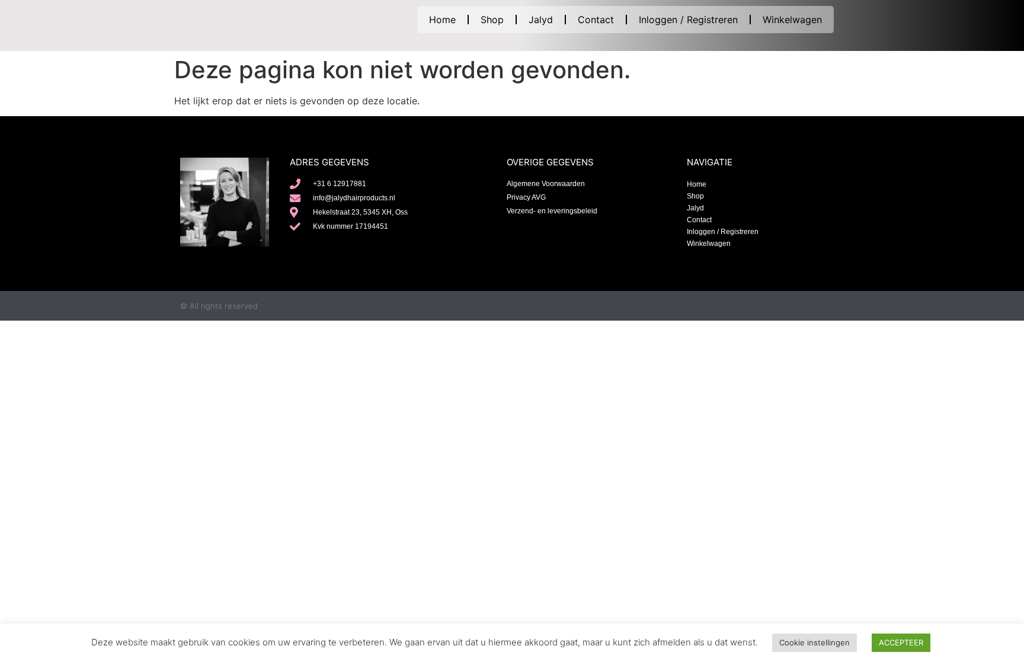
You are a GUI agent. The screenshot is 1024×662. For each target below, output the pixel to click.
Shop (492, 19)
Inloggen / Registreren (688, 19)
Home (442, 19)
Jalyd (541, 19)
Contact (596, 19)
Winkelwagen (792, 19)
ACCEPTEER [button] (901, 642)
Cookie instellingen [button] (814, 642)
